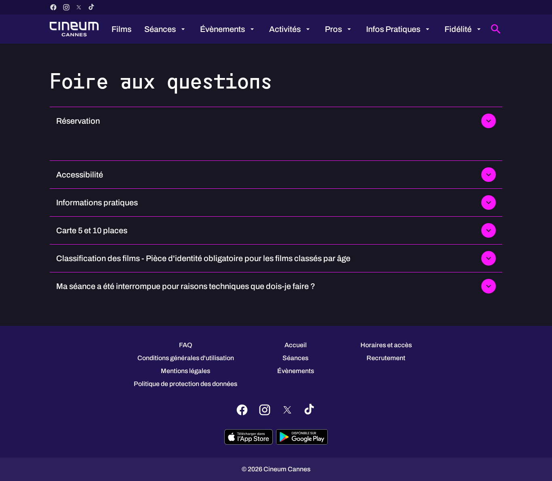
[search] (495, 29)
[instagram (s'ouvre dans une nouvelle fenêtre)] (66, 7)
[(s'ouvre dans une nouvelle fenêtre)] (248, 437)
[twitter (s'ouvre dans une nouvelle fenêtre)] (78, 7)
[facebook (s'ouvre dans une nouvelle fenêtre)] (53, 7)
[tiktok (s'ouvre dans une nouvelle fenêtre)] (91, 7)
